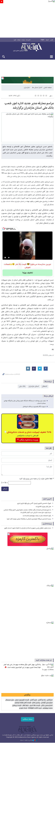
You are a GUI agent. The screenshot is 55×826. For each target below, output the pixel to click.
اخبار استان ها (37, 87)
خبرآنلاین (27, 47)
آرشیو (15, 40)
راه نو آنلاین (42, 700)
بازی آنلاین (33, 700)
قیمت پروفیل (16, 705)
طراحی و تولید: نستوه (26, 740)
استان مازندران (34, 386)
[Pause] (5, 257)
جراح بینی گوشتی (46, 702)
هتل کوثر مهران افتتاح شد (43, 506)
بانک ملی (22, 386)
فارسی (51, 40)
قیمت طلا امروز (34, 705)
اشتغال (44, 386)
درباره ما (23, 40)
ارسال (5, 488)
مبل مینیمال (9, 700)
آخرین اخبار (47, 498)
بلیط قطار (25, 705)
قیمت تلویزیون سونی (22, 700)
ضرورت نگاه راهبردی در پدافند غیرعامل (34, 406)
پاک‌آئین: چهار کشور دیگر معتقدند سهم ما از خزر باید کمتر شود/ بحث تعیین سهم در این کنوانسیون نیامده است (22, 666)
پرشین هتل (36, 702)
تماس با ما (28, 40)
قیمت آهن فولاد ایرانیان (23, 702)
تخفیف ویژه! (27, 272)
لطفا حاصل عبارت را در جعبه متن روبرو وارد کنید (36, 479)
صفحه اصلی (48, 87)
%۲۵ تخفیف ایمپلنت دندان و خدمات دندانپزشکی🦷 (27, 432)
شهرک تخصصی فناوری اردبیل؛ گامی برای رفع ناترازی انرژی (34, 503)
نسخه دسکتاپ (27, 719)
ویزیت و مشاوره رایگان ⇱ (27, 440)
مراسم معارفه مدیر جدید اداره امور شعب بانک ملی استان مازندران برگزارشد (29, 106)
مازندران (26, 87)
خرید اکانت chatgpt (35, 708)
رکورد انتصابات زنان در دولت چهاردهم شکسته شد (37, 516)
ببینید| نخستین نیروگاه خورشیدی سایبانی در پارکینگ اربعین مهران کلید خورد (29, 519)
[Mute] (9, 257)
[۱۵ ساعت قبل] (48, 667)
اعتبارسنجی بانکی (46, 705)
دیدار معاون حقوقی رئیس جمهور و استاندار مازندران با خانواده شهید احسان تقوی (27, 528)
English (42, 40)
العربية (47, 40)
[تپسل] (2, 78)
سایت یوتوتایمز (47, 708)
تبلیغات (19, 40)
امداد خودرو (23, 708)
